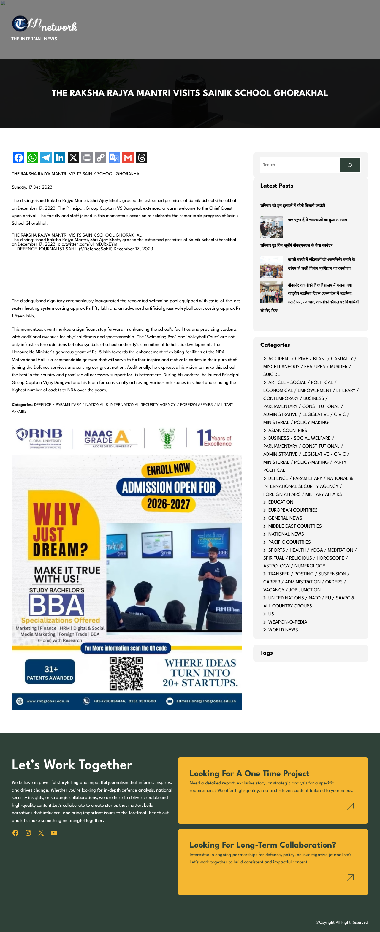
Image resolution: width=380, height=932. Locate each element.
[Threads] (141, 158)
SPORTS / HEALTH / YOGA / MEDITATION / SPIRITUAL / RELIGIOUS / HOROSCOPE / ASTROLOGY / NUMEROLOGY (310, 558)
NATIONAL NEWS (286, 534)
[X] (73, 158)
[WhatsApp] (32, 158)
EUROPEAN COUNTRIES (293, 510)
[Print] (87, 158)
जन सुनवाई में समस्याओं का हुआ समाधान (317, 220)
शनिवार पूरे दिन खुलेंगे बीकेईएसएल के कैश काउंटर (296, 246)
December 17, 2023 (133, 249)
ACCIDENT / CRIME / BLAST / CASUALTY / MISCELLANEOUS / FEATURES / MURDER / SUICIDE (310, 367)
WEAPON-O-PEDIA (287, 622)
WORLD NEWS (283, 630)
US (271, 614)
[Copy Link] (100, 158)
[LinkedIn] (59, 158)
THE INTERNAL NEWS (34, 39)
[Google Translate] (114, 158)
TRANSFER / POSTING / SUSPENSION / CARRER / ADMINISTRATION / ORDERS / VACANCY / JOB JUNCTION (306, 582)
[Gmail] (128, 158)
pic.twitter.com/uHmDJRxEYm (87, 244)
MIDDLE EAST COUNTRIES (295, 526)
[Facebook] (19, 158)
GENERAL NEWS (285, 518)
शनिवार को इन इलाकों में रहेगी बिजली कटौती (292, 206)
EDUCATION (280, 502)
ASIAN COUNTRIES (287, 430)
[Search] (350, 165)
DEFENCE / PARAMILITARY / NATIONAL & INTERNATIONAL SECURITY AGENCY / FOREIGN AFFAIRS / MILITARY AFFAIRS (308, 486)
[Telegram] (46, 158)
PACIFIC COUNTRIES (289, 542)
